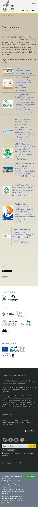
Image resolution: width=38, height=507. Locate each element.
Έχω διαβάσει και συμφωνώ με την (18, 454)
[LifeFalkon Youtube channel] (16, 440)
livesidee (10, 463)
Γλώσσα (4, 450)
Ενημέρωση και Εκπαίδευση (11, 422)
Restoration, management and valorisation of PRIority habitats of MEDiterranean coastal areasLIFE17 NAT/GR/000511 (25, 151)
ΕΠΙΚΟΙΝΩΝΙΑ (11, 424)
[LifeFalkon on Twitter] (5, 440)
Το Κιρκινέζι (24, 420)
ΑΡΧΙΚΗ (4, 420)
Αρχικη (3, 15)
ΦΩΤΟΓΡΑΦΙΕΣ (26, 422)
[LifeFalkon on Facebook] (10, 440)
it (30, 10)
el (34, 10)
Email (6, 277)
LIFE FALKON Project (16, 462)
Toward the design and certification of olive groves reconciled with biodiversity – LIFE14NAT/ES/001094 (23, 190)
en (25, 10)
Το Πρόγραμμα (13, 420)
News (3, 424)
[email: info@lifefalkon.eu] (22, 440)
